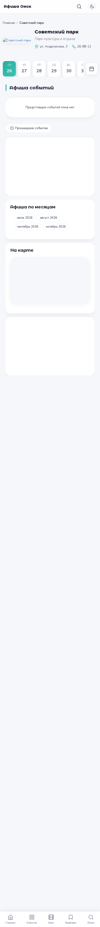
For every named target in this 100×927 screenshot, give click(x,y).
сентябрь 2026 (27, 227)
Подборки (70, 922)
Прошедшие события (31, 128)
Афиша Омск (17, 6)
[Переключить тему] (92, 6)
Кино (51, 922)
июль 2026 (25, 218)
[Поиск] (79, 6)
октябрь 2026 (56, 227)
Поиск (90, 922)
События (32, 922)
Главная (9, 23)
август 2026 (48, 218)
